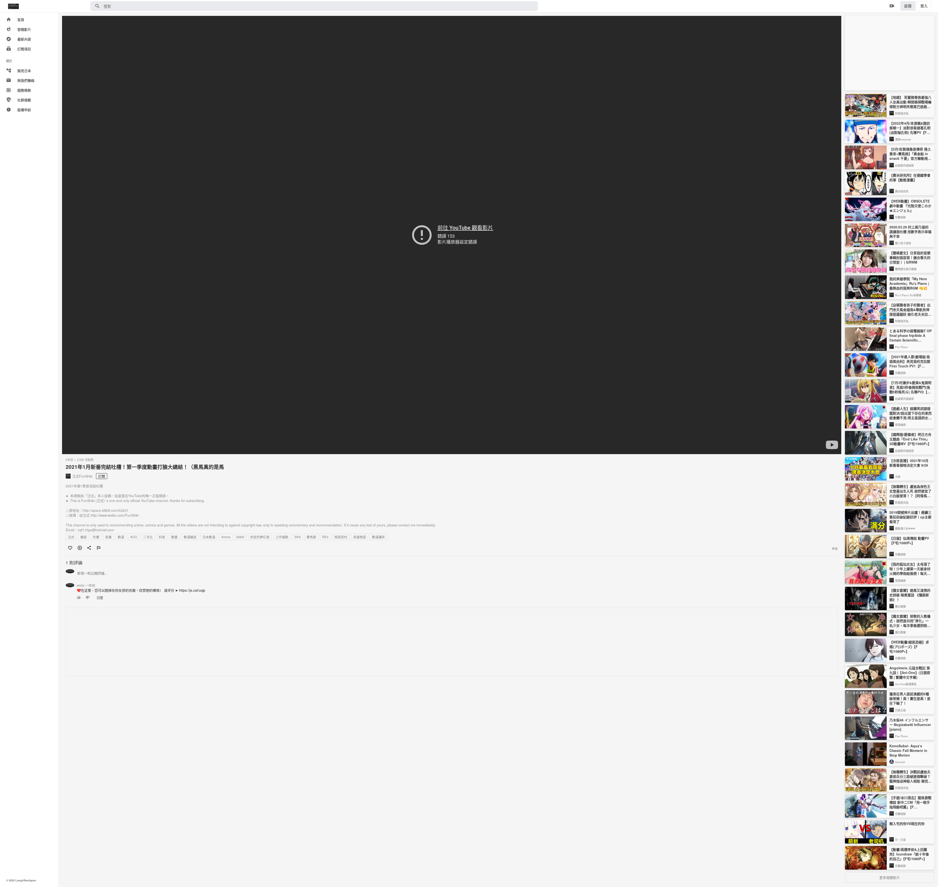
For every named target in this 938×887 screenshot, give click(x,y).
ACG (133, 536)
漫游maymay (903, 139)
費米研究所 (901, 191)
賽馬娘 (311, 536)
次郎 (897, 477)
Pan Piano (901, 347)
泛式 (71, 536)
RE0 (325, 536)
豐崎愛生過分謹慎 (906, 269)
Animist (900, 762)
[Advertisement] (212, 642)
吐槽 (96, 536)
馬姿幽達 (900, 425)
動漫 (121, 536)
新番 (108, 536)
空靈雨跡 (900, 217)
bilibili (240, 536)
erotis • (86, 585)
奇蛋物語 (359, 536)
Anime (225, 536)
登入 (924, 6)
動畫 (174, 536)
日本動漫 (209, 536)
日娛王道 (900, 710)
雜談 (83, 536)
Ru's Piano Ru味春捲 (908, 295)
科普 (162, 536)
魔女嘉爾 (900, 606)
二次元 (148, 536)
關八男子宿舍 (903, 243)
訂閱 (101, 476)
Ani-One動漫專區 (906, 684)
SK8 (297, 536)
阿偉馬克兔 (901, 113)
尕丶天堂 (900, 840)
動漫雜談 (190, 536)
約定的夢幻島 (259, 536)
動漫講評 (378, 536)
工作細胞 (282, 536)
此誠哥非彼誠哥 (904, 165)
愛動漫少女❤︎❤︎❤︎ (905, 528)
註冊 (908, 6)
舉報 (835, 548)
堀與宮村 (340, 536)
